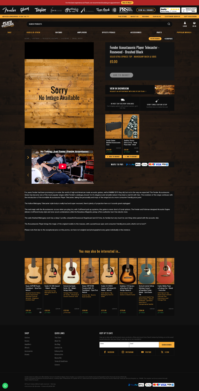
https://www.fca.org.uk (31, 380)
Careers (57, 365)
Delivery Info (59, 351)
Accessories (135, 32)
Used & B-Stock (33, 32)
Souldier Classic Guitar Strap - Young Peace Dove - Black (130, 142)
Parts (159, 32)
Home (27, 38)
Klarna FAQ (58, 358)
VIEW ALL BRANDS (146, 10)
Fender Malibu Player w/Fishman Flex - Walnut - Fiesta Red (165, 293)
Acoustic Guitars (50, 38)
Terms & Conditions (61, 361)
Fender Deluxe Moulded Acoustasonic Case (113, 142)
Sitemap (53, 384)
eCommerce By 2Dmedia (32, 386)
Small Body (77, 38)
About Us (57, 341)
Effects (27, 347)
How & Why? (127, 2)
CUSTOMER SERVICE (172, 16)
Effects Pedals (108, 32)
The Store (58, 337)
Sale (9, 32)
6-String (65, 38)
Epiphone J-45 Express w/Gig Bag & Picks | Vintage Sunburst (127, 290)
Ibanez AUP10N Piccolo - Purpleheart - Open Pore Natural (33, 293)
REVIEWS (145, 16)
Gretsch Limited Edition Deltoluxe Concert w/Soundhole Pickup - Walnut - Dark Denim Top (146, 295)
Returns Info (59, 354)
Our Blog (57, 344)
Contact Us (58, 347)
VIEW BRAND (155, 38)
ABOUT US (134, 16)
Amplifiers (82, 32)
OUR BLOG (157, 16)
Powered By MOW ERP (48, 386)
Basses (27, 341)
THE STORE (122, 16)
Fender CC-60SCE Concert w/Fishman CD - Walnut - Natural (109, 291)
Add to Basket (114, 156)
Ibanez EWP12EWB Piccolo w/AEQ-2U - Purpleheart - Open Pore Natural (90, 291)
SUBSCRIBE (167, 344)
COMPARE (169, 38)
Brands (27, 354)
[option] (63, 166)
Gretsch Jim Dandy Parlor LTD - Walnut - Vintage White (71, 291)
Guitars (58, 32)
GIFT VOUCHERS (190, 16)
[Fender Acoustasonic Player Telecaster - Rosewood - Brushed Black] (59, 93)
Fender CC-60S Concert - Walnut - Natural (52, 290)
